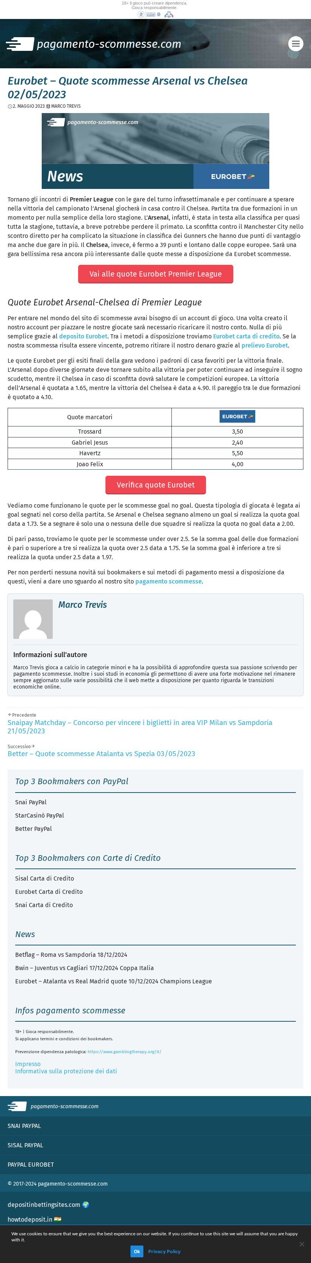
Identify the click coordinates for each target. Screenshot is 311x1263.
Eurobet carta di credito (246, 336)
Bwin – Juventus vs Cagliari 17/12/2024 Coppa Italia (84, 968)
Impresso (28, 1064)
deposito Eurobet (83, 336)
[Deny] (301, 1244)
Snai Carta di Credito (44, 905)
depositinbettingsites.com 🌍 (49, 1204)
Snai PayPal (31, 802)
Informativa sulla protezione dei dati (66, 1071)
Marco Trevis (82, 604)
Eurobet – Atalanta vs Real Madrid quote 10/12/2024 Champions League (113, 981)
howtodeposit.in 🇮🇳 (34, 1219)
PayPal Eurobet (31, 1164)
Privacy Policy (164, 1251)
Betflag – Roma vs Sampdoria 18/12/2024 (71, 954)
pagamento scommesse (168, 581)
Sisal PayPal (25, 1145)
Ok (137, 1251)
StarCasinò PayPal (39, 815)
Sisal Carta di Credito (44, 878)
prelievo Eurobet (265, 345)
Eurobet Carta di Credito (49, 891)
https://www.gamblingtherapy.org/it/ (125, 1051)
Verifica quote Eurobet (156, 484)
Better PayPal (33, 828)
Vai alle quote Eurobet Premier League (156, 273)
